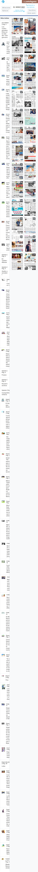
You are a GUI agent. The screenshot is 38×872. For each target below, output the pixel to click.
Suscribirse (32, 10)
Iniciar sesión (31, 13)
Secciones (7, 7)
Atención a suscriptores (31, 6)
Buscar (6, 10)
